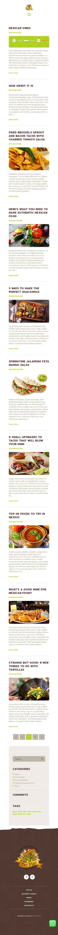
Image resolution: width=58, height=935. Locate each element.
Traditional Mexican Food (24, 783)
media (25, 812)
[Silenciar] (37, 39)
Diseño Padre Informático (24, 916)
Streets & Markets (21, 780)
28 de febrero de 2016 (16, 296)
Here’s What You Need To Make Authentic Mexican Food (28, 212)
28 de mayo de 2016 (15, 90)
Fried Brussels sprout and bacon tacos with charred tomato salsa (27, 136)
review (28, 814)
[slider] (44, 39)
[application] (29, 41)
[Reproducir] (13, 39)
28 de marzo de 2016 (15, 221)
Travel (16, 786)
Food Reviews (19, 777)
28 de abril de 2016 (15, 144)
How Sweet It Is (21, 86)
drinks (20, 812)
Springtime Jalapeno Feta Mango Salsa (29, 363)
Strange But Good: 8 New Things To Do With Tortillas (29, 666)
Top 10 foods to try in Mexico (27, 515)
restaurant (21, 814)
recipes (15, 814)
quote (39, 812)
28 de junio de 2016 (15, 32)
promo (34, 812)
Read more (13, 73)
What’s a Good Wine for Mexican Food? (27, 591)
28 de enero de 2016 (15, 674)
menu (29, 812)
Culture (17, 774)
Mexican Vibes (20, 28)
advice (15, 812)
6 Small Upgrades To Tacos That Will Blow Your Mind (26, 440)
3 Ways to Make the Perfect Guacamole (24, 290)
